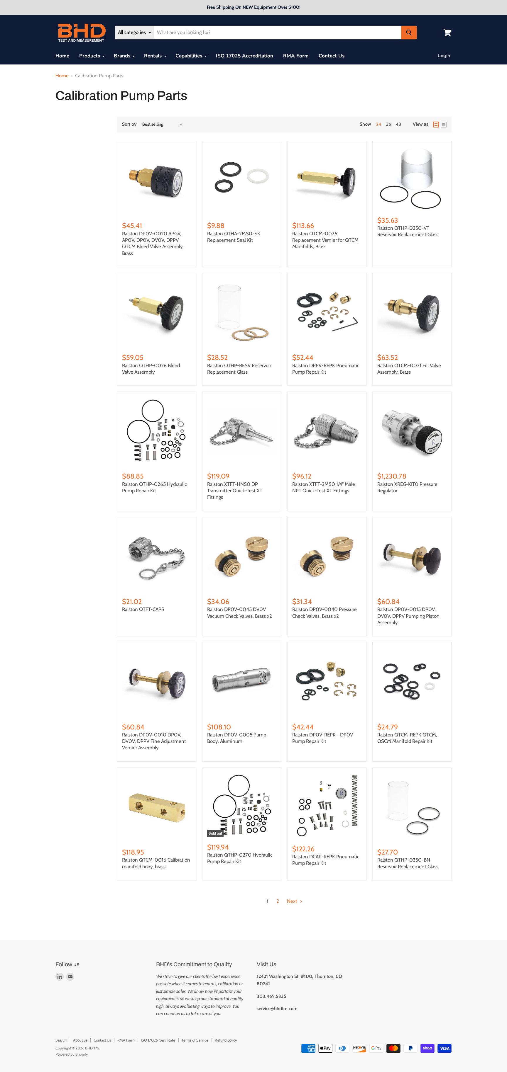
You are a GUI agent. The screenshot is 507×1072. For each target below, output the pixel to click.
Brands (123, 55)
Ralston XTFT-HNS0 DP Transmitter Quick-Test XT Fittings (234, 490)
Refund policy (226, 1040)
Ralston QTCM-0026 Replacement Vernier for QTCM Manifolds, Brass (325, 240)
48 (398, 124)
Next (292, 901)
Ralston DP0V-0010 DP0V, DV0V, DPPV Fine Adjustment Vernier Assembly (154, 741)
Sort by (129, 124)
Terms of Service (195, 1040)
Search (61, 1040)
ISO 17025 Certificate (158, 1040)
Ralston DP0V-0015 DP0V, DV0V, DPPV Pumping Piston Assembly (408, 615)
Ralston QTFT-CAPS (143, 609)
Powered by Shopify (71, 1054)
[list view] (444, 124)
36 (388, 124)
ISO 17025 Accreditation (244, 55)
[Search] (409, 32)
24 (378, 124)
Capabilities (189, 55)
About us (80, 1040)
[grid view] (436, 124)
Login (444, 55)
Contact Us (331, 55)
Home (62, 55)
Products (90, 55)
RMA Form (296, 55)
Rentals (153, 55)
